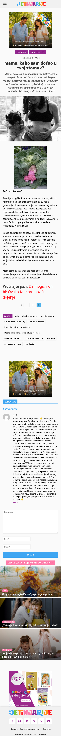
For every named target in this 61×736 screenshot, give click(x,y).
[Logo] (31, 4)
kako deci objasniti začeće (17, 327)
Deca (5, 590)
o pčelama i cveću (34, 338)
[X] (32, 354)
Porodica (21, 52)
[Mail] (27, 721)
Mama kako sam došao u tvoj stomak (22, 332)
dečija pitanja (47, 316)
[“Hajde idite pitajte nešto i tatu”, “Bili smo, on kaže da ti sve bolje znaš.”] (30, 644)
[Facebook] (25, 354)
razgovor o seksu (12, 344)
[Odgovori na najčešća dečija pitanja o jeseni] (30, 581)
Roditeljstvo (37, 52)
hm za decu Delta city (14, 321)
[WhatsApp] (45, 354)
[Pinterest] (38, 354)
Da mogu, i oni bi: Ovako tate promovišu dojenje (28, 292)
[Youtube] (49, 721)
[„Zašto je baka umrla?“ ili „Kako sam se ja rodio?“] (30, 613)
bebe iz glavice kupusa (26, 316)
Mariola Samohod (12, 338)
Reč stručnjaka (8, 622)
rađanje (51, 338)
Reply (15, 502)
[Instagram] (19, 721)
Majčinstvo (7, 650)
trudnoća (30, 344)
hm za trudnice (37, 321)
